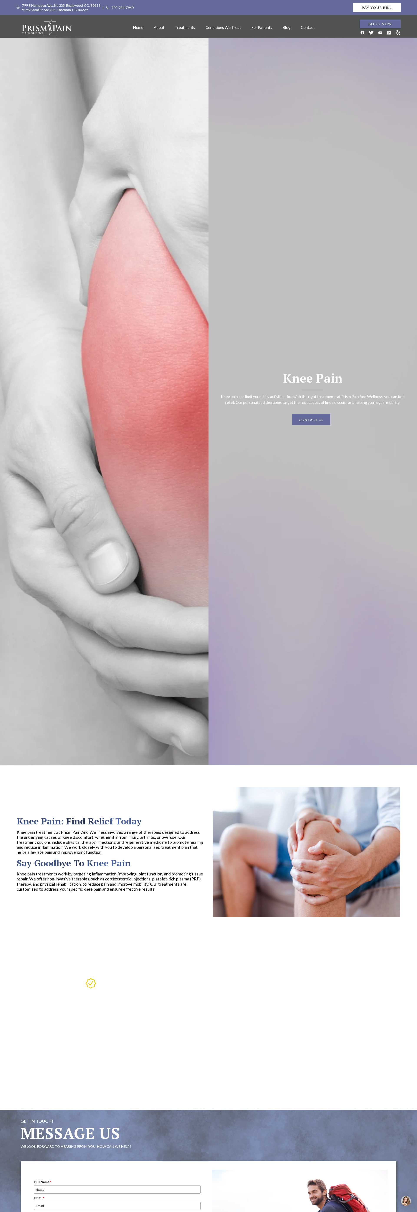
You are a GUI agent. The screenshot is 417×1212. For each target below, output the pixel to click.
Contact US (311, 420)
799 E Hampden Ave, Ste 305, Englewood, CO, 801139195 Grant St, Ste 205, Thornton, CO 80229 (61, 7)
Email (39, 1198)
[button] (159, 27)
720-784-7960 (122, 7)
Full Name (42, 1182)
